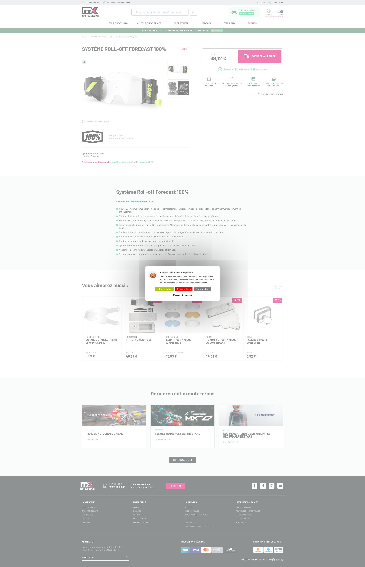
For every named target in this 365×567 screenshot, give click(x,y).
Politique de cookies (182, 295)
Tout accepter (165, 289)
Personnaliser (202, 289)
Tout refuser (185, 289)
